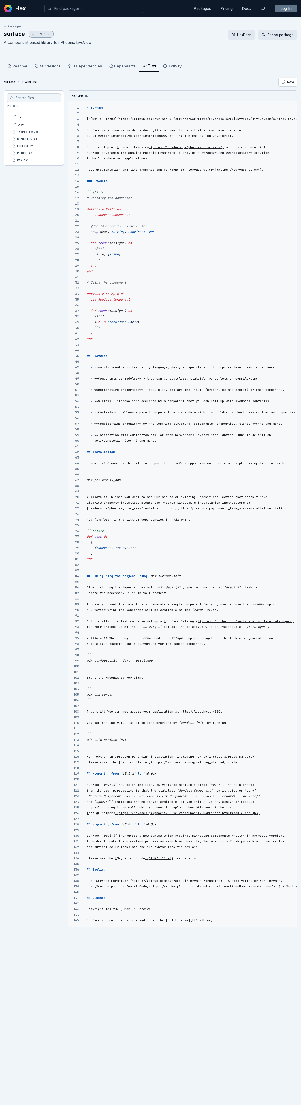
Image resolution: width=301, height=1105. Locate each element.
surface (14, 33)
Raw (290, 82)
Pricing (226, 8)
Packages (202, 8)
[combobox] (93, 8)
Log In (286, 8)
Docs (246, 8)
